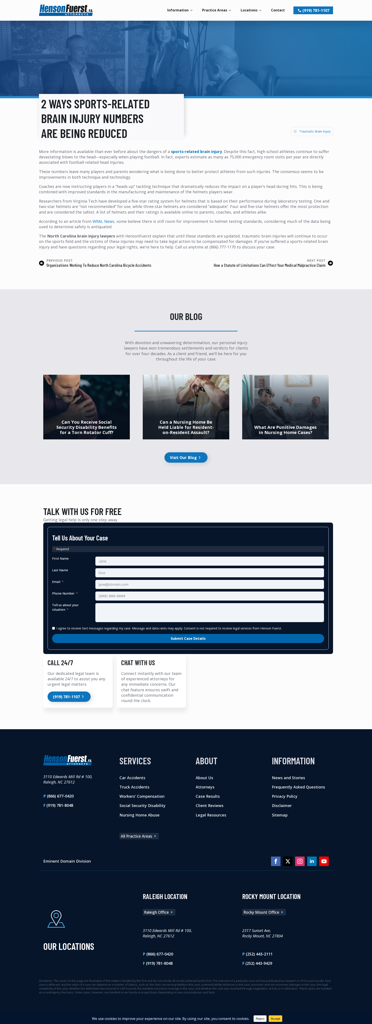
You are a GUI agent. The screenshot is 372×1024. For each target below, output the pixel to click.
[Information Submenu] (193, 10)
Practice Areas (214, 10)
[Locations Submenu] (261, 10)
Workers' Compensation (141, 796)
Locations (249, 10)
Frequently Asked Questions (298, 787)
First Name (60, 558)
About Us (204, 777)
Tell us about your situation (65, 607)
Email (56, 582)
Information (178, 10)
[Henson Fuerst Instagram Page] (300, 861)
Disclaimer (282, 805)
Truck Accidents (134, 787)
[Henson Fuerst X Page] (288, 861)
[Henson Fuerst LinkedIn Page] (312, 861)
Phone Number (63, 593)
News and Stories (288, 777)
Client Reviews (209, 805)
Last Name (60, 570)
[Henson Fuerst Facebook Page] (276, 861)
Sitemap (280, 815)
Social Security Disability (142, 805)
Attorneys (205, 787)
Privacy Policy (285, 796)
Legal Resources (211, 815)
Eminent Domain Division (67, 861)
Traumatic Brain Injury (315, 131)
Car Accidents (132, 777)
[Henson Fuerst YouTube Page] (324, 861)
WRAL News (103, 221)
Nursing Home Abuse (139, 815)
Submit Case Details (188, 638)
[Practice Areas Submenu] (231, 10)
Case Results (208, 796)
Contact (278, 10)
